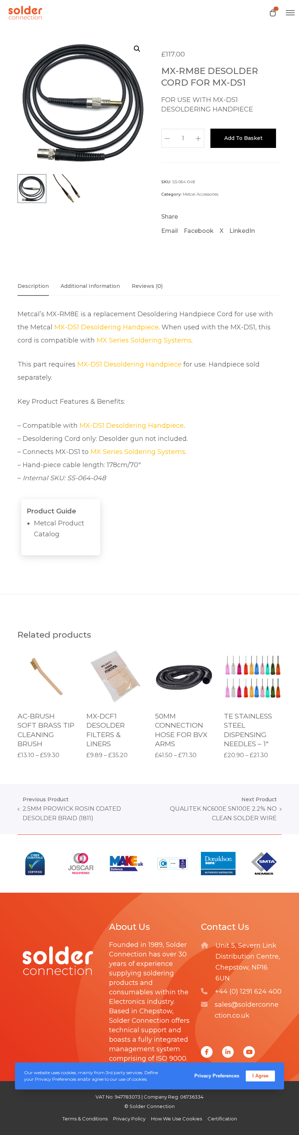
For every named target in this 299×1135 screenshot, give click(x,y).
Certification (222, 1119)
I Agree (260, 1076)
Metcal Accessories (200, 194)
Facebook (199, 230)
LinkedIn (242, 230)
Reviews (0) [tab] (147, 286)
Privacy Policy (129, 1119)
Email (169, 230)
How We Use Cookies (176, 1119)
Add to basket (243, 138)
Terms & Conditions (85, 1119)
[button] (137, 48)
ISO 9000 (171, 1058)
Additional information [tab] (90, 286)
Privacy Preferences (216, 1076)
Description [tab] (33, 286)
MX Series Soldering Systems (144, 340)
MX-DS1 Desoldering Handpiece (106, 327)
